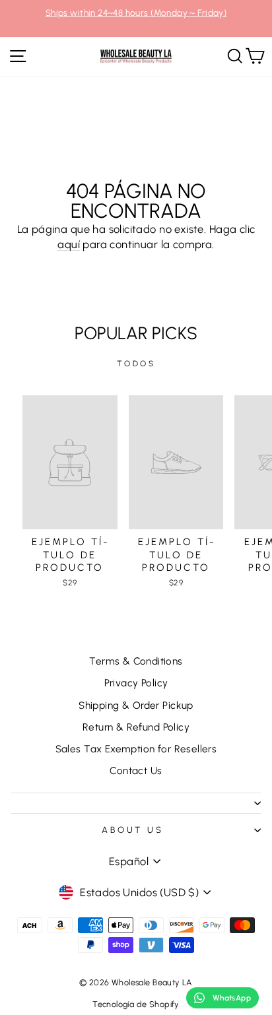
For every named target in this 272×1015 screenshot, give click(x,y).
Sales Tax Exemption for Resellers (136, 748)
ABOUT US (133, 829)
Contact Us (136, 770)
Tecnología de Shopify (136, 1004)
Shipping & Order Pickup (136, 705)
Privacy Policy (136, 682)
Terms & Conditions (135, 661)
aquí (68, 244)
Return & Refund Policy (136, 727)
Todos (136, 363)
